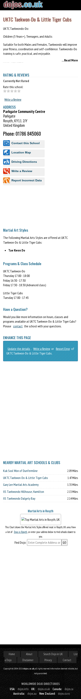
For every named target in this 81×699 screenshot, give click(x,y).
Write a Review (12, 99)
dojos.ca (69, 689)
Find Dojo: (20, 542)
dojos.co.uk (44, 689)
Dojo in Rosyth (20, 532)
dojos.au (32, 693)
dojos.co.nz (64, 693)
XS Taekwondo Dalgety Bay (19, 498)
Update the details (19, 349)
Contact (67, 660)
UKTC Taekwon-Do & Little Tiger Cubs (25, 478)
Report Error (63, 349)
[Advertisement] (40, 234)
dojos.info (23, 689)
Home (12, 654)
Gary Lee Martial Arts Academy (21, 484)
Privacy (48, 660)
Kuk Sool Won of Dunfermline (20, 471)
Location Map (21, 152)
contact (18, 326)
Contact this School (25, 143)
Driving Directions (24, 161)
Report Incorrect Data (26, 180)
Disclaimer (27, 660)
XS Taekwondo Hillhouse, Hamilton (23, 492)
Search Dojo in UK (53, 654)
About (29, 654)
